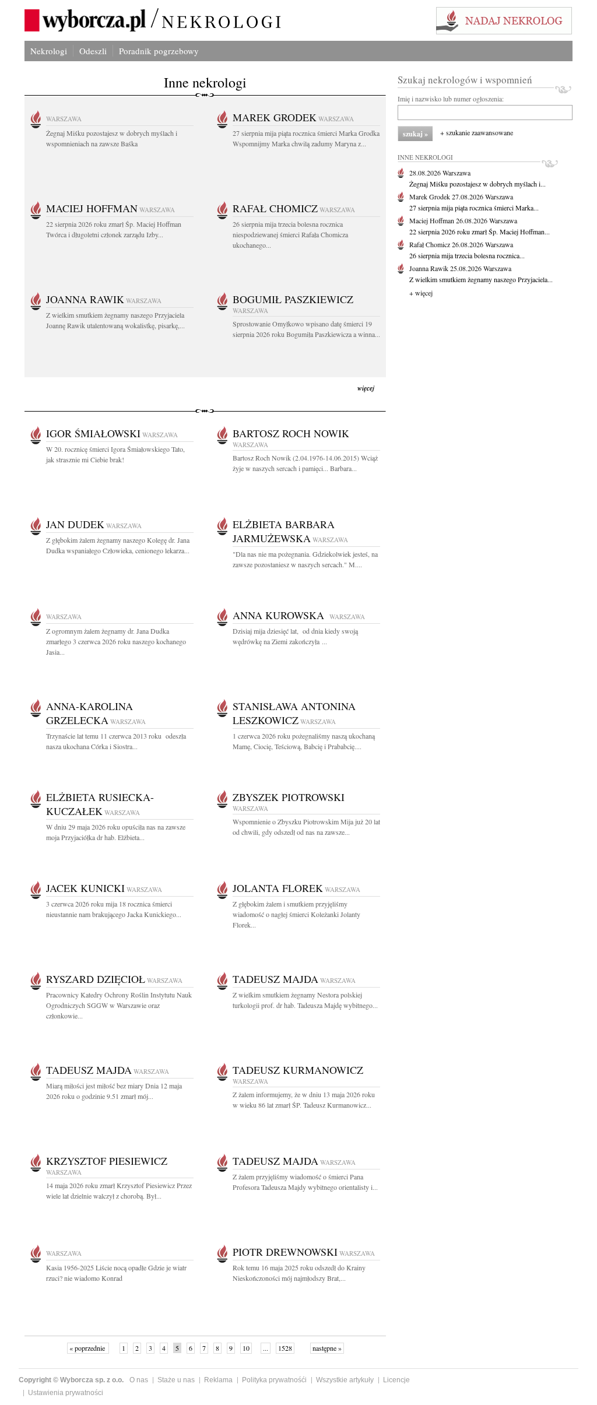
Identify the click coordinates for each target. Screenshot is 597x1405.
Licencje (396, 1380)
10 (246, 1348)
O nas (138, 1380)
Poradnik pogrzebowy (159, 51)
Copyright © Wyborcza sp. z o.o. (71, 1380)
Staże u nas (176, 1380)
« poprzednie (88, 1348)
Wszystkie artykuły (345, 1380)
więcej (365, 388)
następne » (327, 1348)
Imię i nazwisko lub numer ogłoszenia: (451, 98)
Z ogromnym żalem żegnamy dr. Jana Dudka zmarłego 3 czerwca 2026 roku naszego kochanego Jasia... (116, 641)
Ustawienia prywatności (65, 1393)
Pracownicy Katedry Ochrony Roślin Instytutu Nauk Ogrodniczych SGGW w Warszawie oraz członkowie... (119, 1005)
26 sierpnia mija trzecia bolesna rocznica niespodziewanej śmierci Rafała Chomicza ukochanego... (290, 234)
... (265, 1348)
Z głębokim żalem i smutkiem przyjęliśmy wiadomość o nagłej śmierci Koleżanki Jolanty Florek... (296, 914)
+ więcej (421, 292)
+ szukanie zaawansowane (476, 132)
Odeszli (93, 51)
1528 (285, 1348)
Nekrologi (48, 51)
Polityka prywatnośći (274, 1380)
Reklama (218, 1380)
